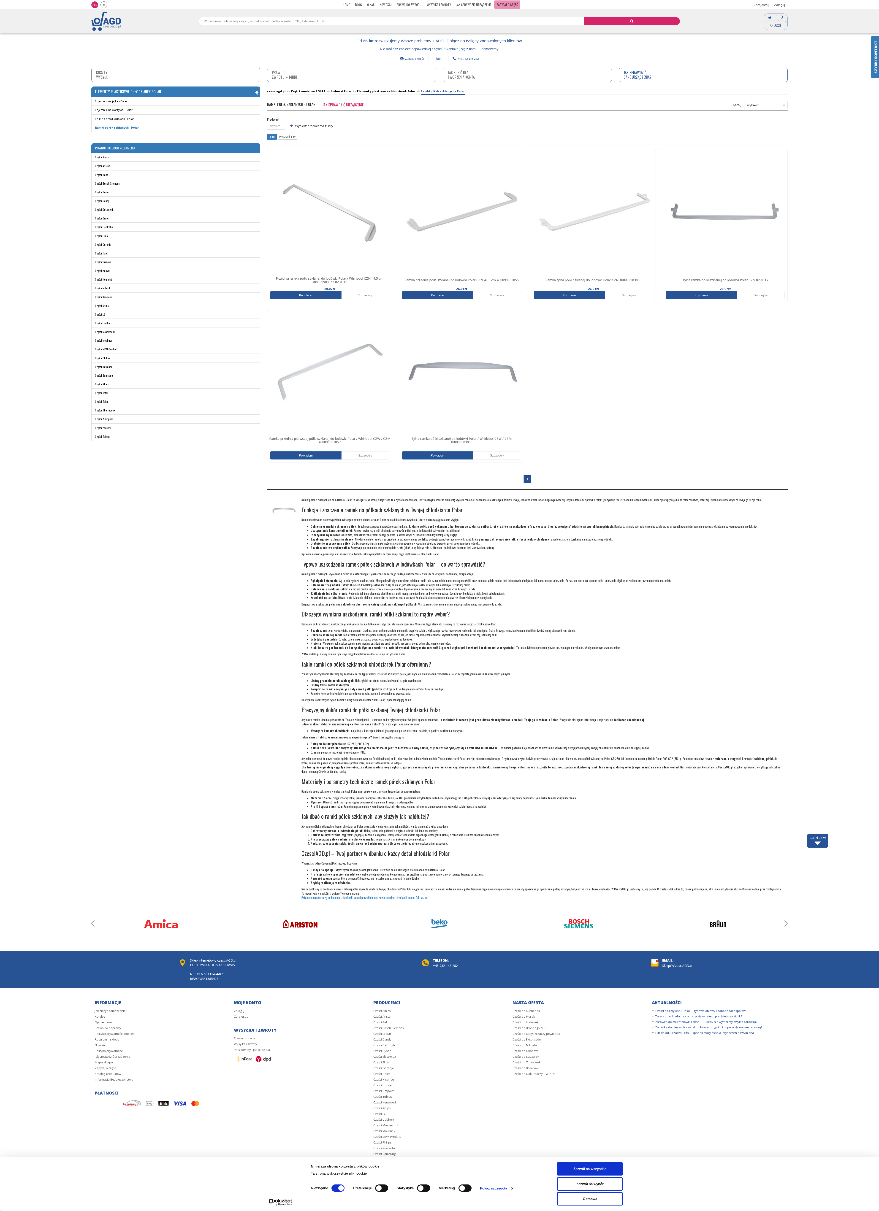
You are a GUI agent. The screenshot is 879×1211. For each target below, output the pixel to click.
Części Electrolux (104, 227)
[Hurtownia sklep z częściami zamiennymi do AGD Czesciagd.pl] (106, 21)
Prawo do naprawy (108, 1028)
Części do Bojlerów (525, 1068)
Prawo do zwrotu (409, 4)
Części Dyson (102, 218)
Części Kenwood (103, 297)
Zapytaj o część (507, 4)
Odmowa (590, 1199)
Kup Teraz (306, 295)
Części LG (100, 314)
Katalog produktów (108, 1074)
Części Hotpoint (103, 279)
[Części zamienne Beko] (439, 924)
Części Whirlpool (104, 419)
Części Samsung (104, 375)
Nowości (385, 4)
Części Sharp (102, 384)
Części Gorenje (103, 244)
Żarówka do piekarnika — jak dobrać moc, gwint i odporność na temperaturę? (708, 1027)
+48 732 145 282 (468, 58)
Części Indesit (102, 288)
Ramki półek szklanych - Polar (117, 128)
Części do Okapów (525, 1051)
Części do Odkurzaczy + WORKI (534, 1074)
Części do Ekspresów (527, 1039)
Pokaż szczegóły (493, 1188)
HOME (346, 4)
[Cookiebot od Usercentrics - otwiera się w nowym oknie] (280, 1202)
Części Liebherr (103, 323)
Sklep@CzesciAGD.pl (677, 965)
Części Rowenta (103, 367)
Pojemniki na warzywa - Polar (114, 110)
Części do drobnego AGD (530, 1028)
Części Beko (101, 175)
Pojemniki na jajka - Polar (111, 101)
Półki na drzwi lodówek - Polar (114, 119)
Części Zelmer (102, 436)
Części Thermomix (105, 410)
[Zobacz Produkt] (330, 211)
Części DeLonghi (104, 209)
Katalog (100, 1016)
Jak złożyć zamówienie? (111, 1011)
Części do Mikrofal (525, 1045)
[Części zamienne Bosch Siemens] (578, 924)
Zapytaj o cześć (414, 58)
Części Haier (102, 253)
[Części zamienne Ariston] (300, 924)
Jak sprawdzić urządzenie (473, 4)
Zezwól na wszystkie (589, 1169)
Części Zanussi (103, 428)
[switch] (381, 1188)
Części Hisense (103, 262)
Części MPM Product (106, 349)
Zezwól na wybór (590, 1184)
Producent (273, 119)
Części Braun (102, 192)
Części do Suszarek (526, 1056)
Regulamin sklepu (107, 1039)
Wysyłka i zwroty (439, 4)
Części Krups (102, 306)
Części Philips (102, 358)
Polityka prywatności (109, 1051)
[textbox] (276, 126)
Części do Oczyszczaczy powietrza (536, 1034)
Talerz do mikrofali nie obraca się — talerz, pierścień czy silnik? (698, 1016)
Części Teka (101, 401)
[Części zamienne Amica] (160, 924)
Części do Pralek (524, 1016)
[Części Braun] (718, 924)
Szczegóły (365, 295)
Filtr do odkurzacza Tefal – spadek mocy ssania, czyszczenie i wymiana (704, 1032)
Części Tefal (101, 393)
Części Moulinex (103, 340)
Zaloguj (779, 5)
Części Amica (102, 157)
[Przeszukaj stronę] (632, 21)
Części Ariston (102, 166)
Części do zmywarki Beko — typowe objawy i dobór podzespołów (700, 1010)
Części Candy (102, 201)
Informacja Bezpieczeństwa (114, 1079)
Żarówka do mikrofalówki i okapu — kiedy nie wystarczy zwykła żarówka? (706, 1021)
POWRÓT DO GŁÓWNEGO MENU (115, 147)
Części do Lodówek (526, 1022)
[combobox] (276, 126)
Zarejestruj (761, 5)
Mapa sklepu (104, 1062)
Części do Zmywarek (527, 1062)
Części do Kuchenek (526, 1011)
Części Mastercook (105, 332)
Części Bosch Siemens (107, 183)
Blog (358, 4)
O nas (370, 4)
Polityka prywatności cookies (115, 1034)
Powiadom (306, 455)
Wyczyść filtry (287, 136)
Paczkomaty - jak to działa (252, 1050)
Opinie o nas (103, 1022)
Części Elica (101, 236)
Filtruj (272, 136)
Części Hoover (102, 271)
